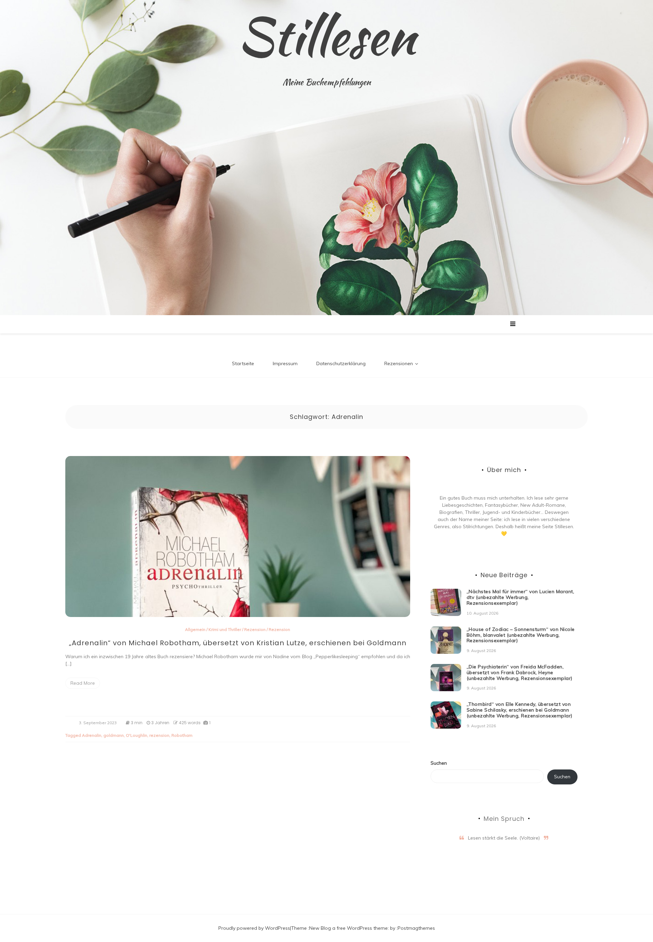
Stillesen (326, 35)
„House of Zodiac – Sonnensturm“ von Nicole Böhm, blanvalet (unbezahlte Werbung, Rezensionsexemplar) (521, 635)
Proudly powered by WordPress (254, 928)
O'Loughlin (136, 735)
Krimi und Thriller (224, 629)
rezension (159, 735)
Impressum (285, 363)
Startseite (243, 363)
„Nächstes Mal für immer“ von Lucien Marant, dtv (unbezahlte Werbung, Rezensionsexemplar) (520, 597)
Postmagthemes (416, 928)
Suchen (439, 763)
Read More (82, 683)
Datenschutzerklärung (341, 363)
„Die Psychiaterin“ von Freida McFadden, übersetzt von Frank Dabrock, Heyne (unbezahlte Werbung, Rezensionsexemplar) (519, 672)
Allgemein (195, 629)
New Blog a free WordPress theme (348, 928)
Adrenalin (91, 735)
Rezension (255, 629)
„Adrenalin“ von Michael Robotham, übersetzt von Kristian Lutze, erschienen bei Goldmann (237, 643)
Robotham (181, 735)
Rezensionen (398, 363)
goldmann (113, 735)
